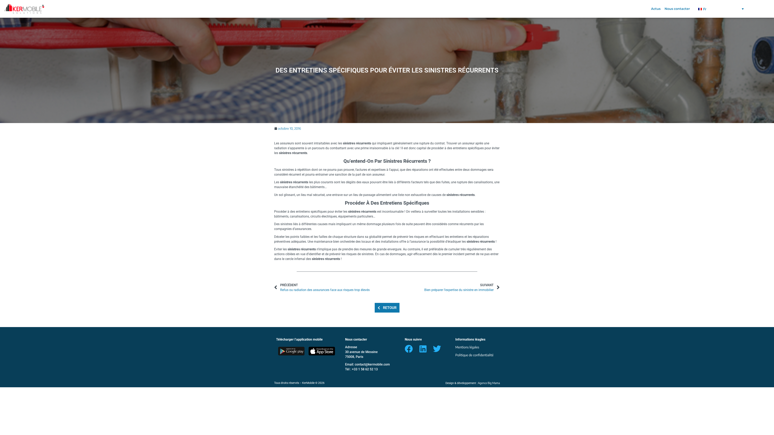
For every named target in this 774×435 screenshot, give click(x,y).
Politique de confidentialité (474, 355)
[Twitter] (437, 349)
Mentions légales (467, 347)
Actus (656, 9)
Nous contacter (677, 9)
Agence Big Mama (489, 383)
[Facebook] (409, 349)
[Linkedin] (423, 349)
